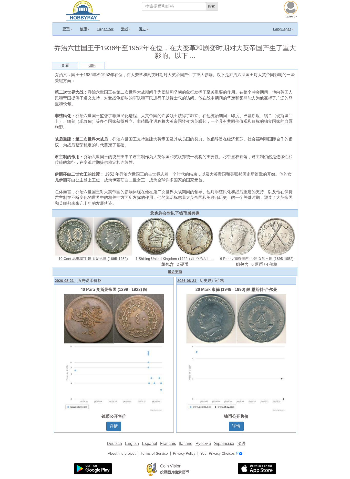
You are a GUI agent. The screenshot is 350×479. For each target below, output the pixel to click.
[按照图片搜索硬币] (152, 469)
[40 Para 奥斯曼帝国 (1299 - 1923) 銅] (114, 352)
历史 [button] (142, 29)
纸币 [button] (83, 29)
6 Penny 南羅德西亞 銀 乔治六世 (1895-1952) (257, 259)
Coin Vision (170, 466)
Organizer (105, 29)
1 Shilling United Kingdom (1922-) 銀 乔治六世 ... (175, 259)
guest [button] (290, 16)
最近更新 (175, 272)
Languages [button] (282, 29)
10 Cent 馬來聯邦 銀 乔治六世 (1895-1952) (93, 259)
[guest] (291, 7)
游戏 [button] (124, 29)
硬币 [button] (66, 29)
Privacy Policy (184, 453)
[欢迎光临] (83, 10)
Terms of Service (154, 453)
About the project (122, 453)
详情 (114, 426)
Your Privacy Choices (217, 453)
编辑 (92, 66)
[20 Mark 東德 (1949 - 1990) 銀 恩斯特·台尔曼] (236, 352)
